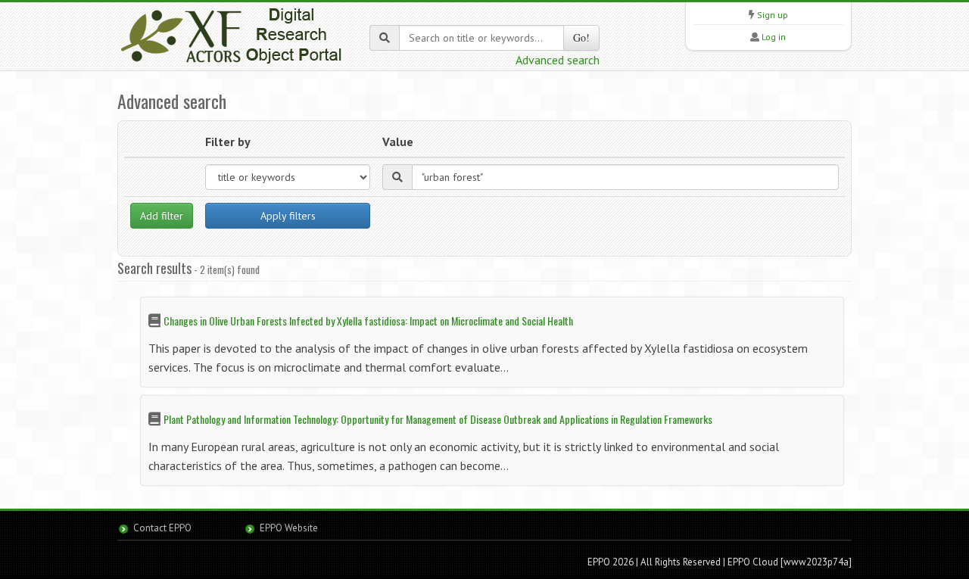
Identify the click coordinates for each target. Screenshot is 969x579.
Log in (774, 36)
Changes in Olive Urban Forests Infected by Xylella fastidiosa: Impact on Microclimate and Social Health (368, 320)
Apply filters (288, 216)
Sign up (772, 14)
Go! (581, 37)
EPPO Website (289, 527)
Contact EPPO (162, 527)
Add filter (161, 216)
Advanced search (558, 59)
